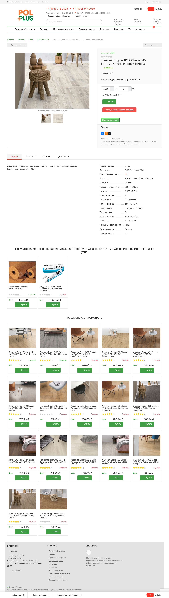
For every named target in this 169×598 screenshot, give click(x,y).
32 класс (148, 141)
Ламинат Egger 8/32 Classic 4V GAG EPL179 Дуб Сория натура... (146, 462)
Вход (146, 2)
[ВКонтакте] (102, 133)
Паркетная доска (87, 29)
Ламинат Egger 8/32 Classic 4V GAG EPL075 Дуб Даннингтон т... (145, 354)
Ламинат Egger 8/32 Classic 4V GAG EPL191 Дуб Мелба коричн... (52, 516)
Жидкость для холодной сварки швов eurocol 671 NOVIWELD (50, 289)
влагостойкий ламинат (135, 141)
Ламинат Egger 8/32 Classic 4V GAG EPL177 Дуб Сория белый (83, 462)
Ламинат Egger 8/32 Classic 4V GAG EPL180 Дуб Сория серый (21, 516)
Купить (111, 102)
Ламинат (44, 29)
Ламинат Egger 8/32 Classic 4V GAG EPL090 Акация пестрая (21, 408)
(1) (20, 360)
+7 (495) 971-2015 (57, 8)
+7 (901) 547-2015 (84, 8)
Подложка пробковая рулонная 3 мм (18, 288)
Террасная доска (136, 29)
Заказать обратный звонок (59, 16)
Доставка (63, 157)
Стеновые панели (56, 577)
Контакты (45, 2)
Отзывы (31, 156)
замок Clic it (134, 144)
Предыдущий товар (18, 45)
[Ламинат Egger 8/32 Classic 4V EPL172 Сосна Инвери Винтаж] (46, 118)
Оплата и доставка (14, 2)
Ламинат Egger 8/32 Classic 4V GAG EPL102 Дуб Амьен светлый (83, 408)
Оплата (46, 157)
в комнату (120, 144)
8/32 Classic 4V (116, 139)
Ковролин (118, 29)
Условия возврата (32, 2)
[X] (109, 133)
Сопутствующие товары (58, 580)
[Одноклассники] (106, 133)
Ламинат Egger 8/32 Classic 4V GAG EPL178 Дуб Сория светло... (114, 462)
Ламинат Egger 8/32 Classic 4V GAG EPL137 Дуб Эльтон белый (53, 462)
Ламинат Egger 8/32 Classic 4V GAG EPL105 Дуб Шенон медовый (115, 408)
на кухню (111, 144)
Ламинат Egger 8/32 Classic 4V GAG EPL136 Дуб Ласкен (22, 461)
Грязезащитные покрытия (59, 574)
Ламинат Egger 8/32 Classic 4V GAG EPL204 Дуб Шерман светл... (22, 354)
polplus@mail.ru (82, 16)
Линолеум (104, 29)
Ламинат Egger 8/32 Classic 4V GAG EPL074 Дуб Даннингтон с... (114, 354)
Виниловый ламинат (25, 29)
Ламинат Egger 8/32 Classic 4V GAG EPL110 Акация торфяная (145, 408)
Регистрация (157, 2)
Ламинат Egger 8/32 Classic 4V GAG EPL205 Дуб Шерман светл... (53, 354)
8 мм (154, 141)
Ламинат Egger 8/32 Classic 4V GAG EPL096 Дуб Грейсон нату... (53, 408)
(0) (20, 295)
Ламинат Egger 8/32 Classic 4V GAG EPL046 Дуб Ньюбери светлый (83, 354)
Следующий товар (151, 45)
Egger (126, 144)
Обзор (14, 157)
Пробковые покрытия (63, 29)
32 (126, 174)
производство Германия (115, 141)
